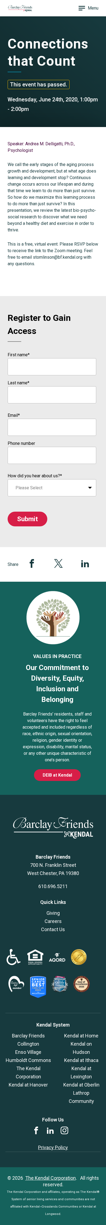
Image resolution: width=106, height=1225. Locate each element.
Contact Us (53, 929)
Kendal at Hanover (28, 1085)
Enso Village (28, 1052)
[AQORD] (57, 960)
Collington (28, 1044)
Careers (53, 921)
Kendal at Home (81, 1036)
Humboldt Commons (28, 1060)
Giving (53, 913)
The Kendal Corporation (50, 1178)
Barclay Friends (28, 1036)
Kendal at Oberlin (81, 1085)
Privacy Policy (53, 1147)
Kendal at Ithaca (81, 1060)
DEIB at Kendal (57, 775)
